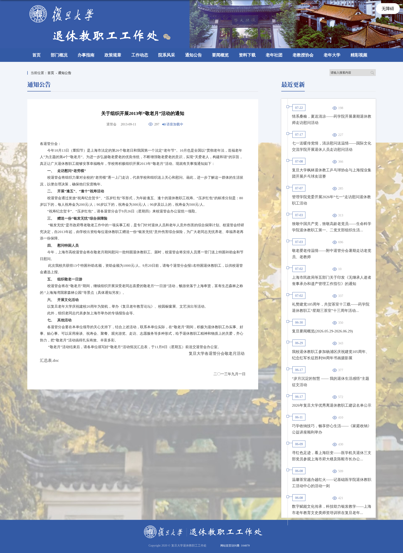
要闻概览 (220, 55)
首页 (36, 55)
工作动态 (139, 55)
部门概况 (59, 55)
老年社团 (274, 55)
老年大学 (332, 55)
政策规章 (113, 55)
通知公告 (193, 55)
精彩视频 (359, 55)
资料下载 (247, 55)
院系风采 (166, 55)
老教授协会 (303, 55)
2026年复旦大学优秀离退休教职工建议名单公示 (331, 405)
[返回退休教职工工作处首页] (94, 6)
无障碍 (388, 8)
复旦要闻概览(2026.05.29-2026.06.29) (322, 331)
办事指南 (86, 55)
